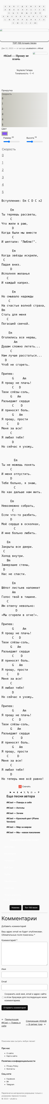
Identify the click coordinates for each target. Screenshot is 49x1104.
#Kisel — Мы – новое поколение (23, 832)
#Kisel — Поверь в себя (19, 802)
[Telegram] (20, 792)
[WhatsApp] (31, 792)
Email (4, 981)
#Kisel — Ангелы (15, 808)
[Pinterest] (38, 792)
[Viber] (28, 792)
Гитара (29, 70)
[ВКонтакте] (13, 792)
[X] (24, 792)
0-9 (35, 23)
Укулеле (21, 70)
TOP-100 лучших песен (24, 43)
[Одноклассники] (17, 792)
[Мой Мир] (35, 792)
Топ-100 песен (31, 908)
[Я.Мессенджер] (10, 792)
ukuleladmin (31, 48)
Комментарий (9, 940)
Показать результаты (12, 895)
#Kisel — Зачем (15, 813)
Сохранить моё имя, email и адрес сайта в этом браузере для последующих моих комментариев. (26, 997)
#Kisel (40, 48)
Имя (4, 969)
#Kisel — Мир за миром (19, 827)
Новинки (15, 908)
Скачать (26, 786)
